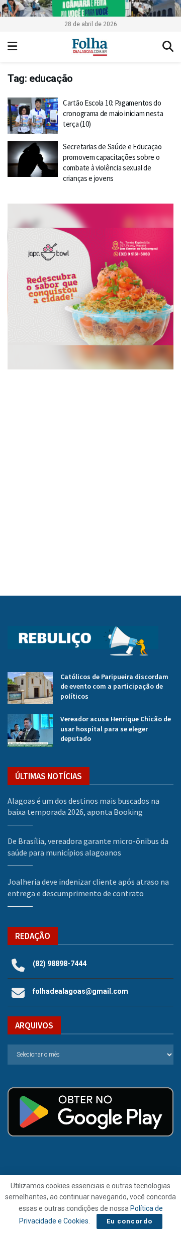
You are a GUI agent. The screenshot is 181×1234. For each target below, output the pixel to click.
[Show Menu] (12, 47)
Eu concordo (129, 1221)
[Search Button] (167, 47)
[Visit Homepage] (89, 47)
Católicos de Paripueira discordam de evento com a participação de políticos (114, 686)
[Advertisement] (90, 475)
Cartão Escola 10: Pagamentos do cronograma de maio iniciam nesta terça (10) (113, 113)
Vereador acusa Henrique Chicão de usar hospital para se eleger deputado (115, 728)
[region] (90, 8)
